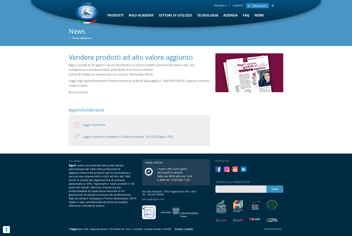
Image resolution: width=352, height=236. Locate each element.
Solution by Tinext (272, 229)
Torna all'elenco (80, 38)
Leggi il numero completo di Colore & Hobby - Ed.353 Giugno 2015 (127, 137)
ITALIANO (219, 5)
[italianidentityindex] (149, 211)
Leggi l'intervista (93, 125)
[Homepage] (86, 13)
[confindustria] (179, 211)
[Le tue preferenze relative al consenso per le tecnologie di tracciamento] (6, 229)
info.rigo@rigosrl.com (153, 199)
